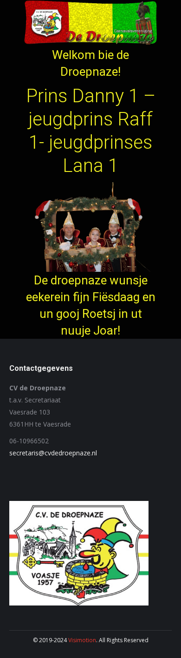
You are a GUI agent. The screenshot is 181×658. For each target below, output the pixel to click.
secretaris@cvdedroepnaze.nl (53, 452)
